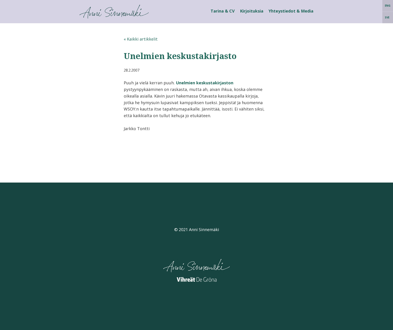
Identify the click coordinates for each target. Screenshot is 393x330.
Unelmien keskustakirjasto (180, 56)
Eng (387, 5)
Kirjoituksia (251, 11)
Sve (387, 17)
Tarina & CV (223, 11)
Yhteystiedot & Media (291, 11)
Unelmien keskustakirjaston (204, 82)
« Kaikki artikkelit (141, 39)
